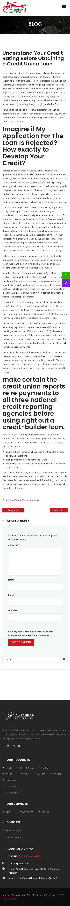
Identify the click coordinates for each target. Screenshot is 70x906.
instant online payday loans (25, 500)
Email (11, 595)
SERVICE (45, 812)
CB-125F (57, 774)
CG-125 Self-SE (13, 793)
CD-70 (8, 768)
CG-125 (9, 774)
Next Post (57, 510)
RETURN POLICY (13, 838)
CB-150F (25, 774)
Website (12, 610)
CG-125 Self (11, 787)
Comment (14, 545)
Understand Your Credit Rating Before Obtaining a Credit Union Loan (33, 58)
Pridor (45, 768)
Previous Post (14, 510)
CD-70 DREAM (27, 768)
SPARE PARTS (26, 812)
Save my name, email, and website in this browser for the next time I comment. (30, 634)
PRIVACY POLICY (14, 831)
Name (11, 580)
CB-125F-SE (11, 780)
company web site (45, 171)
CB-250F (41, 774)
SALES (8, 812)
